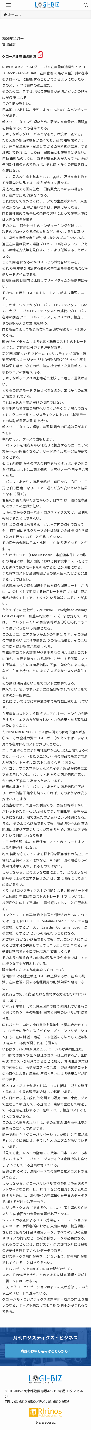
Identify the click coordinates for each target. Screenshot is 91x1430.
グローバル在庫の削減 (19, 56)
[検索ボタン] (86, 5)
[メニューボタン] (8, 5)
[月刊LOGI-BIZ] (47, 5)
